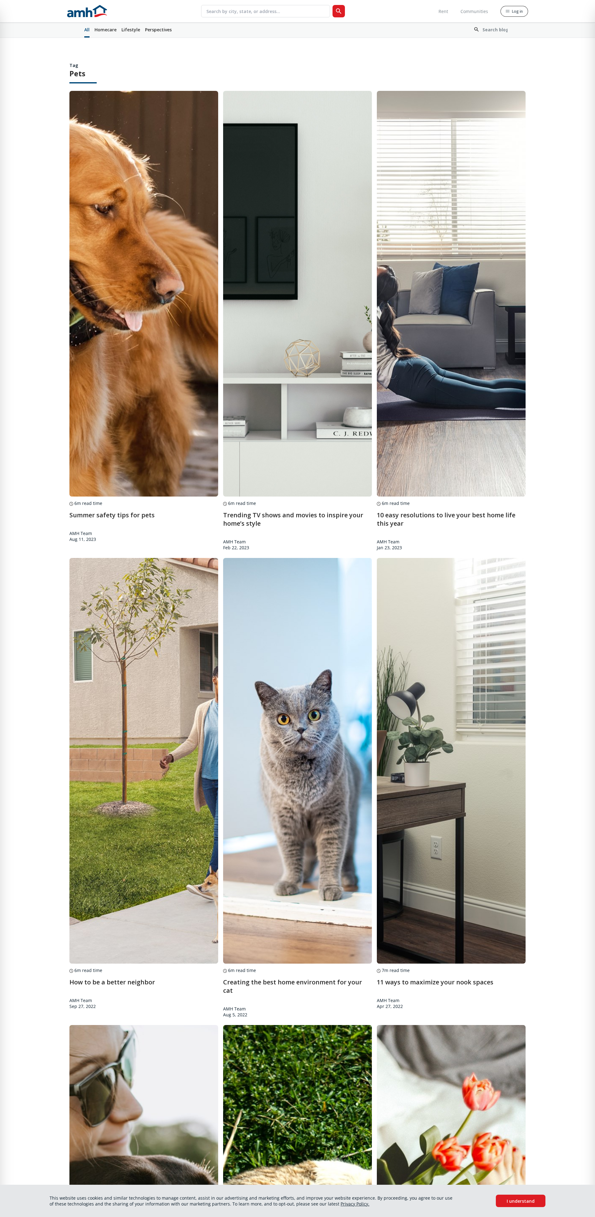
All (87, 30)
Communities (474, 11)
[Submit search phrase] (492, 29)
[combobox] (268, 11)
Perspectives (158, 30)
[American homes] (87, 11)
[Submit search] (339, 11)
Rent (443, 11)
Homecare (106, 30)
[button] (492, 30)
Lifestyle (130, 30)
